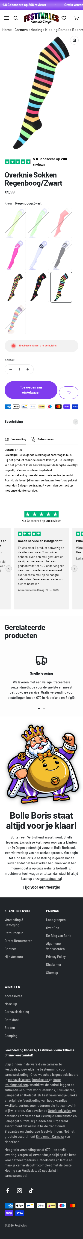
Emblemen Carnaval (50, 1136)
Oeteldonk (12, 1020)
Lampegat (12, 1095)
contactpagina (50, 879)
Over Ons (52, 928)
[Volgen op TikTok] (31, 1190)
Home (7, 29)
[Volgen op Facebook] (8, 1190)
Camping (11, 1036)
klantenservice (27, 490)
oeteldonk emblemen (20, 1116)
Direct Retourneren (19, 941)
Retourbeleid (14, 933)
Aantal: (10, 360)
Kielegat (30, 1095)
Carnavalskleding (28, 29)
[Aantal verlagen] (10, 369)
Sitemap (52, 973)
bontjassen (40, 1080)
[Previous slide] (9, 568)
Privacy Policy (56, 957)
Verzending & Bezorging (14, 922)
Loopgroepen (56, 920)
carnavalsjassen (19, 1080)
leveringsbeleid (42, 470)
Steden (10, 1028)
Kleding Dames (57, 29)
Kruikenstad (65, 1090)
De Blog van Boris (58, 936)
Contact (10, 949)
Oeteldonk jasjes (59, 1111)
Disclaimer (53, 965)
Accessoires (13, 996)
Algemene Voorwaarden (55, 946)
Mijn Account (14, 957)
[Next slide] (74, 568)
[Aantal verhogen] (27, 369)
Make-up (11, 1004)
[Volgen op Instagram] (19, 1190)
